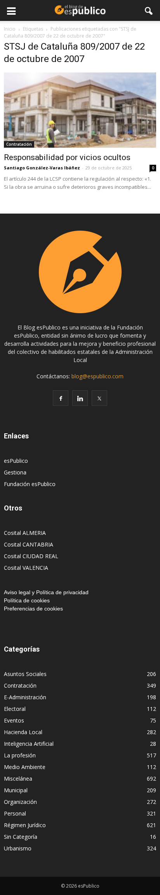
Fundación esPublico (30, 484)
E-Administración (25, 697)
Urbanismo (17, 848)
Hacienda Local (23, 732)
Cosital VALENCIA (26, 567)
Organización (20, 801)
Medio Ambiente (24, 767)
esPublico (16, 460)
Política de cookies (27, 600)
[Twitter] (99, 398)
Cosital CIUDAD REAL (31, 556)
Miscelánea (18, 778)
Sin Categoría (20, 836)
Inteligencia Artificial (29, 743)
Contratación (19, 144)
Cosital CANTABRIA (28, 544)
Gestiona (15, 472)
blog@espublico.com (97, 376)
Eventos (14, 720)
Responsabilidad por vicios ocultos (67, 157)
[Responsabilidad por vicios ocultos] (80, 110)
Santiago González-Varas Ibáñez (42, 168)
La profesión (20, 755)
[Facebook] (60, 398)
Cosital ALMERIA (25, 532)
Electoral (15, 708)
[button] (149, 10)
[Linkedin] (80, 398)
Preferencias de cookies (33, 608)
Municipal (16, 790)
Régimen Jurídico (25, 825)
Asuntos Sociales (25, 674)
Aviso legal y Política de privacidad (46, 592)
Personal (15, 813)
